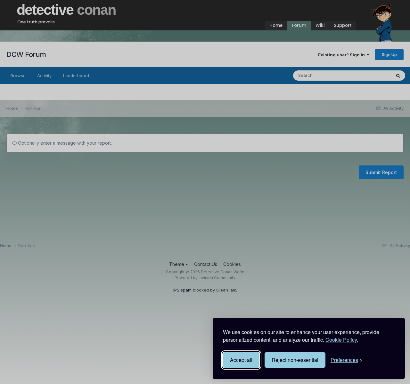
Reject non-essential (295, 360)
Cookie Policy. (341, 339)
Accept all (241, 360)
